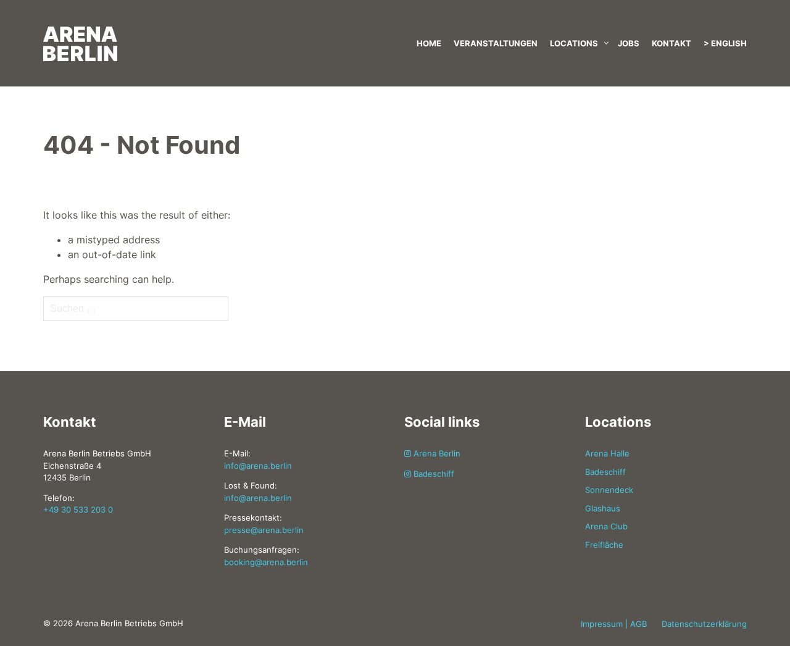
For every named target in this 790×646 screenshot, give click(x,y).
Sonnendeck (609, 490)
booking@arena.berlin (266, 562)
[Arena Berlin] (154, 31)
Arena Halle (607, 453)
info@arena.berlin (258, 466)
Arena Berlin (435, 453)
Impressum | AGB (614, 624)
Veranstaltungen (496, 43)
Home (429, 43)
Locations (574, 43)
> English (725, 43)
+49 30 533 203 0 (78, 509)
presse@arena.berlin (264, 530)
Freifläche (604, 545)
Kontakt (671, 43)
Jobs (628, 43)
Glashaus (602, 508)
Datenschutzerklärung (704, 624)
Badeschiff (432, 474)
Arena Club (606, 526)
